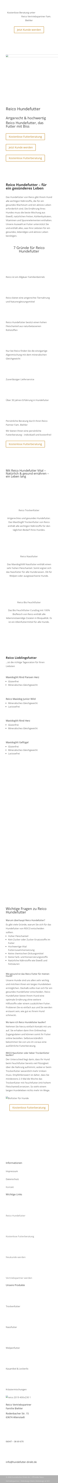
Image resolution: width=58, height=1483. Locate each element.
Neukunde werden (15, 1257)
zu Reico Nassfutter (29, 585)
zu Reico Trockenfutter (29, 539)
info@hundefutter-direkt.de (21, 1462)
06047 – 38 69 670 (15, 1441)
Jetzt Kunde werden (29, 29)
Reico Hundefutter (15, 1215)
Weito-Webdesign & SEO (40, 1481)
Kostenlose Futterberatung (25, 136)
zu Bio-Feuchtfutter (29, 631)
